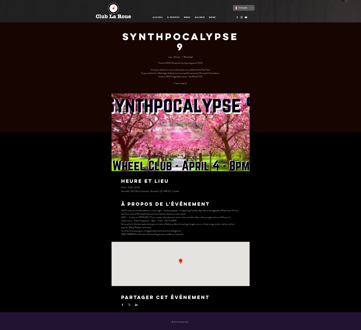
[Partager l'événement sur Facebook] (122, 305)
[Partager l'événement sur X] (129, 305)
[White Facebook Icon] (237, 17)
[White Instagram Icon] (241, 17)
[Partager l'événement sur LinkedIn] (136, 305)
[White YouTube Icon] (246, 17)
